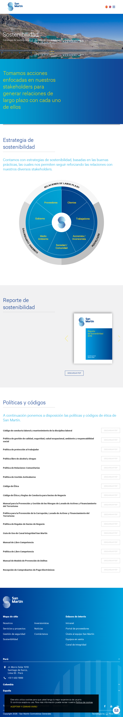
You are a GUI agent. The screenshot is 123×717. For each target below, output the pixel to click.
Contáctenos (41, 633)
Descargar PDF (74, 373)
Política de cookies (84, 702)
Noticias (38, 628)
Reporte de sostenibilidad (48, 39)
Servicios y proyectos (14, 628)
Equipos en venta (75, 639)
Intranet (70, 623)
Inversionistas (41, 623)
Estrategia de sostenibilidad (17, 39)
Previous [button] (66, 339)
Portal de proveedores (77, 628)
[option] (93, 338)
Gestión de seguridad (14, 633)
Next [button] (119, 339)
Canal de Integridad (76, 644)
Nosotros (8, 623)
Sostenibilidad (10, 639)
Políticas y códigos (74, 39)
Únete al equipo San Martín (80, 633)
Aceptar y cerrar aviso (23, 706)
